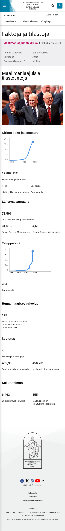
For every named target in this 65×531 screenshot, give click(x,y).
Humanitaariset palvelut (20, 303)
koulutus (8, 338)
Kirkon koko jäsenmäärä (20, 132)
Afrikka (36, 61)
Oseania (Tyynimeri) (14, 61)
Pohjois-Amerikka (13, 52)
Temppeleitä (11, 243)
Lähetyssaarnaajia (15, 201)
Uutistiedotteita (9, 21)
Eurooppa (9, 56)
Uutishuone (9, 16)
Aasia (35, 56)
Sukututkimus (12, 383)
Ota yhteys (46, 21)
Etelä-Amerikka (40, 52)
